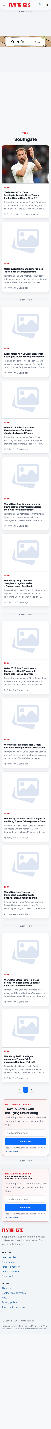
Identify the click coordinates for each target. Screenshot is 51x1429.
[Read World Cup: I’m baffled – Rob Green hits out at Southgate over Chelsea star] (25, 717)
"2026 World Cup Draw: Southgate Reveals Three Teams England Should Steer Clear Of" (21, 195)
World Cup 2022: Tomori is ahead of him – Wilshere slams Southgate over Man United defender (22, 982)
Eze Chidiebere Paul (15, 214)
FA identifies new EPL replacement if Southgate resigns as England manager (24, 355)
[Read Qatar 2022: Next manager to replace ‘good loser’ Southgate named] (25, 241)
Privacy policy (9, 1302)
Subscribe (25, 1141)
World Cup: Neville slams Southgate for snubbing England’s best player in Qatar (25, 820)
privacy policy (11, 1151)
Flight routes (8, 1276)
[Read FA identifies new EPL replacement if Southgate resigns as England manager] (25, 326)
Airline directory (10, 1271)
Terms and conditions (13, 1307)
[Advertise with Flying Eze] (25, 41)
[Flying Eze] (19, 4)
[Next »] (31, 1090)
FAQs (4, 1297)
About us (6, 1288)
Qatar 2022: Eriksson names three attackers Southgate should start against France (19, 430)
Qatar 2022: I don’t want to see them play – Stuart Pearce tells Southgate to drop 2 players (20, 671)
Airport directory (11, 1266)
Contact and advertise (14, 1292)
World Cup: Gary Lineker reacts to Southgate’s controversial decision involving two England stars (22, 506)
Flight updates (9, 1262)
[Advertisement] (25, 99)
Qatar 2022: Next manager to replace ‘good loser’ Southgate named (23, 270)
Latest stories (9, 1257)
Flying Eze (11, 288)
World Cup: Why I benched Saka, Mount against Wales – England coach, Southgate (18, 583)
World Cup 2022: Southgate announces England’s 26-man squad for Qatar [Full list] (19, 1059)
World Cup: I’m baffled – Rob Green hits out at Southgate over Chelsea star (24, 746)
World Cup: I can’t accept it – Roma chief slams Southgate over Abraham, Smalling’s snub (20, 895)
